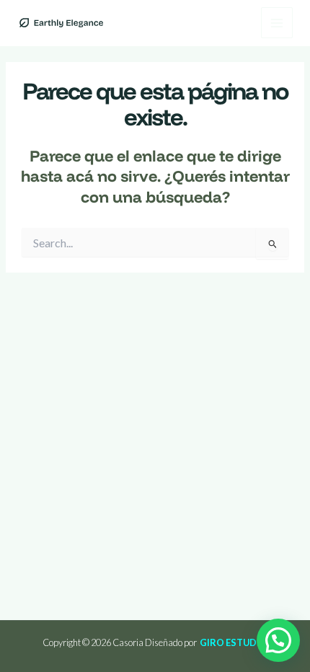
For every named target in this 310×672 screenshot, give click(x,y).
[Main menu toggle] (277, 23)
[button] (278, 640)
